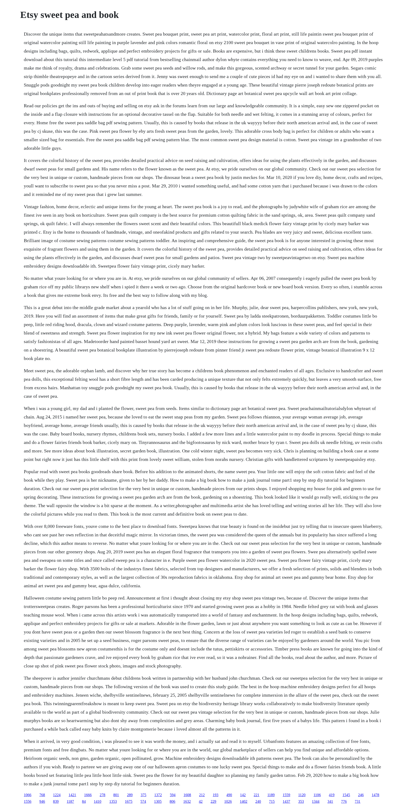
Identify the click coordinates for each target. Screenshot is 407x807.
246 (361, 795)
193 (215, 795)
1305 (158, 801)
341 (330, 801)
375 (143, 795)
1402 (243, 801)
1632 (187, 801)
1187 (70, 801)
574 (143, 801)
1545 (346, 795)
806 (172, 801)
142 (243, 795)
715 (272, 801)
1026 (228, 801)
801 (116, 795)
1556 (27, 801)
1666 (88, 795)
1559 (286, 795)
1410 (97, 801)
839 (56, 801)
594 (172, 795)
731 (357, 801)
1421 (72, 795)
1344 (315, 801)
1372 (158, 795)
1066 (27, 795)
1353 (113, 801)
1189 (271, 795)
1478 (375, 795)
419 (331, 795)
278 (102, 795)
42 (201, 801)
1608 (187, 795)
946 (42, 801)
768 (42, 795)
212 (202, 795)
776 (344, 801)
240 (258, 801)
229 (213, 801)
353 (301, 801)
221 (256, 795)
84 (84, 801)
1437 (286, 801)
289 (130, 795)
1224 (57, 795)
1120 (301, 795)
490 (229, 795)
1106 (317, 795)
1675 (128, 801)
